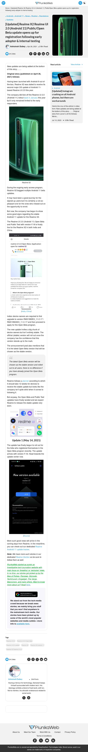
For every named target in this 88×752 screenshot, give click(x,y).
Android (57, 88)
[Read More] (66, 79)
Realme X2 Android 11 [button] (37, 645)
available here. (23, 623)
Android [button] (9, 16)
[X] (41, 740)
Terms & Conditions (44, 736)
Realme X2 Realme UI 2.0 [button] (14, 649)
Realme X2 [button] (25, 645)
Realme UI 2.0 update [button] (13, 645)
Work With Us (45, 732)
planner (25, 380)
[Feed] (53, 740)
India (23, 311)
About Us (16, 732)
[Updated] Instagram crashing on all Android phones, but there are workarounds (63, 96)
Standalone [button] (44, 16)
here (28, 584)
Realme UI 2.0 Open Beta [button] (24, 641)
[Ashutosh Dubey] (26, 671)
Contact (57, 732)
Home (7, 8)
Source (26, 536)
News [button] (27, 16)
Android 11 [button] (19, 16)
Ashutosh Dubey (17, 46)
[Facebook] (35, 740)
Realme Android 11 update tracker (24, 548)
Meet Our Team (30, 732)
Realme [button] (34, 16)
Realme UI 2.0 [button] (11, 641)
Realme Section (23, 557)
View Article (75, 64)
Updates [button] (9, 19)
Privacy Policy (70, 732)
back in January (31, 97)
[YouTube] (47, 740)
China (28, 311)
